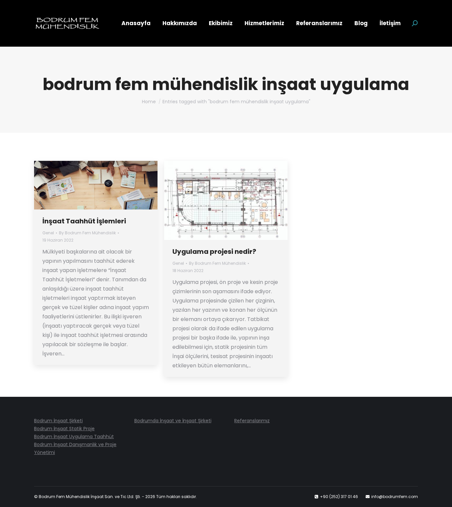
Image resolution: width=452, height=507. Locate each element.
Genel (48, 233)
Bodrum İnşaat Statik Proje (64, 428)
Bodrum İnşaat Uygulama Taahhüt (74, 436)
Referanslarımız (252, 420)
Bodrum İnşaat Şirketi (58, 420)
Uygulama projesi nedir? (214, 251)
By (87, 233)
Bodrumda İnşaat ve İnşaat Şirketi (172, 420)
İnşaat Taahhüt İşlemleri (84, 221)
